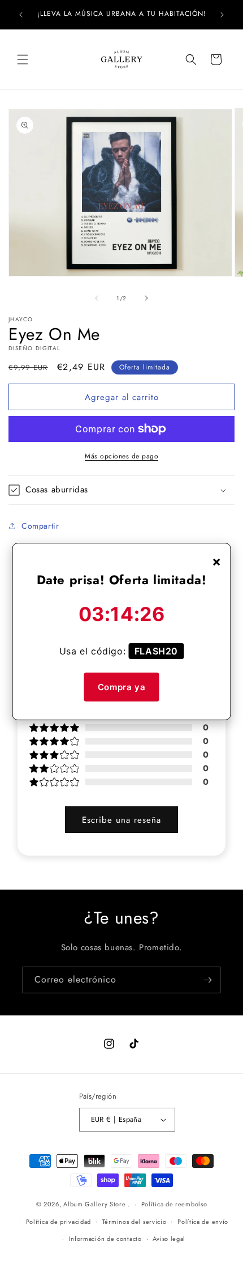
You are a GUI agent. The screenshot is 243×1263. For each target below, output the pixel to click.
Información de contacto (105, 1238)
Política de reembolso (174, 1204)
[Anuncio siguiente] (222, 14)
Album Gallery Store (94, 1204)
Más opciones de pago (121, 456)
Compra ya (121, 687)
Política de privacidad (58, 1221)
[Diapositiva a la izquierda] (96, 298)
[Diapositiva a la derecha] (146, 298)
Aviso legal (169, 1238)
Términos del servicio (134, 1221)
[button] (22, 59)
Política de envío (202, 1221)
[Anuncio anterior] (20, 14)
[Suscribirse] (207, 980)
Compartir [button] (40, 525)
